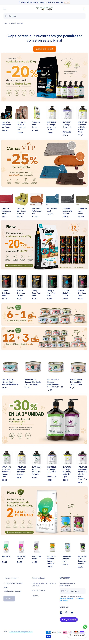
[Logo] (44, 8)
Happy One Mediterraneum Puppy (6, 124)
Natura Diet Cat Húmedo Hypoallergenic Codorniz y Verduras (55, 383)
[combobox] (44, 16)
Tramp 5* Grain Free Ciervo (36, 293)
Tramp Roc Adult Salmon (36, 124)
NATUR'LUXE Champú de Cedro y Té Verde (36, 470)
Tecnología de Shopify (26, 632)
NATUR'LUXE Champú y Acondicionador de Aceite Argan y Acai (82, 473)
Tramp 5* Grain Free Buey (6, 293)
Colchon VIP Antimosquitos (36, 211)
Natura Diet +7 (6, 557)
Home (5, 23)
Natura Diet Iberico (36, 557)
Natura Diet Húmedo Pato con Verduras (51, 560)
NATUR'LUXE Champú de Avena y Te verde (51, 126)
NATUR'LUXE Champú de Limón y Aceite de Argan (82, 127)
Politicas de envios (38, 591)
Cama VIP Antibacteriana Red (6, 211)
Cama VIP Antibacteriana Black (67, 211)
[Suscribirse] (83, 591)
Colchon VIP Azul (52, 209)
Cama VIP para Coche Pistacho (21, 211)
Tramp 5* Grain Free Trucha (66, 293)
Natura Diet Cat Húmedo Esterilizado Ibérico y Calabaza (33, 382)
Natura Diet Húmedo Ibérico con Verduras (82, 560)
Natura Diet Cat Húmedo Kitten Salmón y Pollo (76, 382)
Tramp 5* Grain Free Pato (51, 293)
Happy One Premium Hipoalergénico (21, 126)
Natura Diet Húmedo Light (67, 558)
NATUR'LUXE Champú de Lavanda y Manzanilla (67, 127)
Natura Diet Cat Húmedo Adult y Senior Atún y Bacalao (10, 382)
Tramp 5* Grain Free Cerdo (82, 293)
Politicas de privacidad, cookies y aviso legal (44, 584)
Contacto (35, 596)
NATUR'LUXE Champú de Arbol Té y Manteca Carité (6, 472)
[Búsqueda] (5, 16)
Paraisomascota (14, 632)
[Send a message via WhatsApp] (85, 627)
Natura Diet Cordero (21, 557)
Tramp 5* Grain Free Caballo (21, 293)
